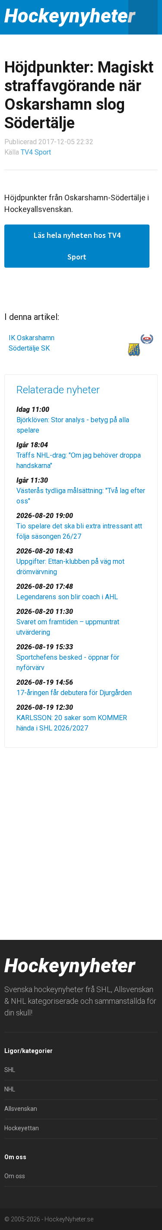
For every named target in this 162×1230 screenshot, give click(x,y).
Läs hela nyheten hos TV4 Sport (77, 246)
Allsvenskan (20, 1108)
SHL (9, 1069)
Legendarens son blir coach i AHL (67, 597)
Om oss (14, 1176)
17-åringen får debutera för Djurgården (74, 693)
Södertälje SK (29, 348)
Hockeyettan (21, 1128)
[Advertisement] (81, 842)
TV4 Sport (36, 152)
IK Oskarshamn (31, 338)
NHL (9, 1089)
